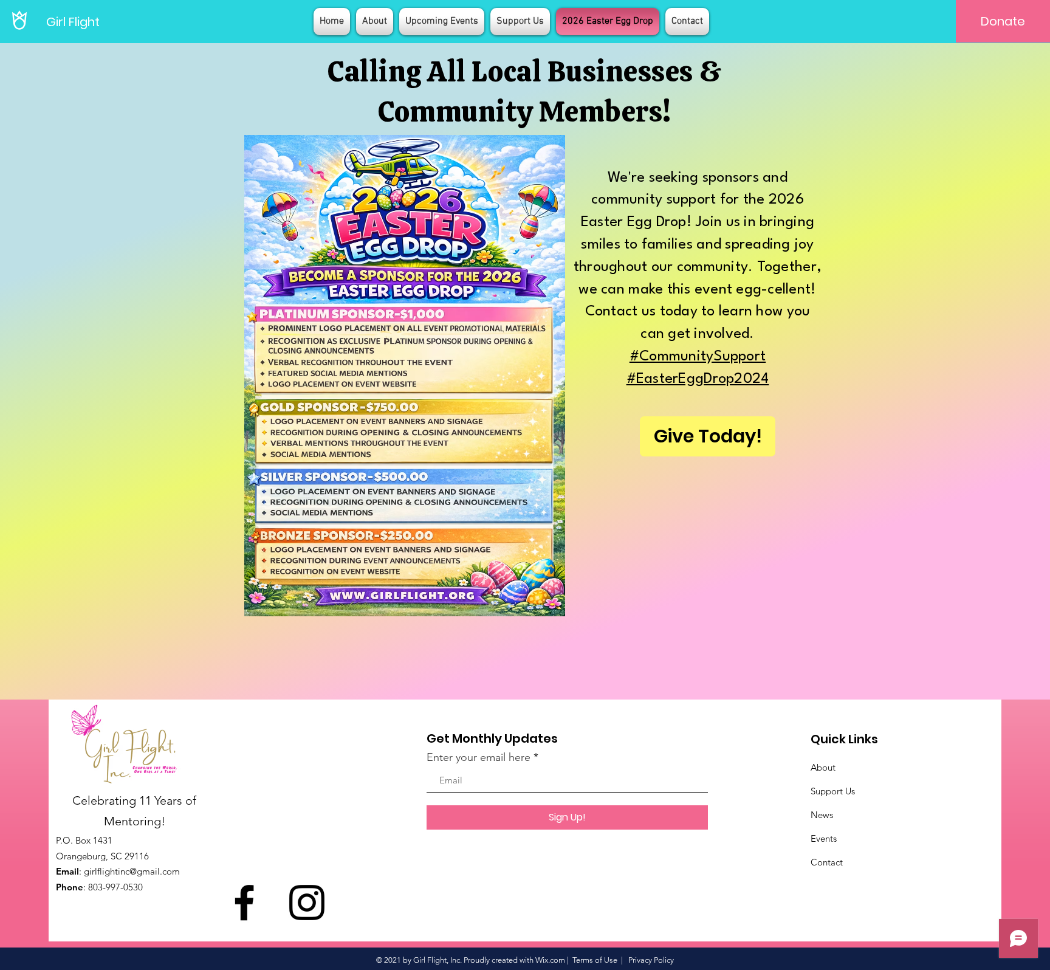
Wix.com (550, 960)
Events (824, 838)
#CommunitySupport (698, 356)
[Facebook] (244, 902)
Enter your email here (478, 757)
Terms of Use (594, 960)
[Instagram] (307, 902)
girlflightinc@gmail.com (132, 871)
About (823, 767)
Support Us (833, 791)
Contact (827, 862)
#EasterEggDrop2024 (697, 379)
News (822, 814)
